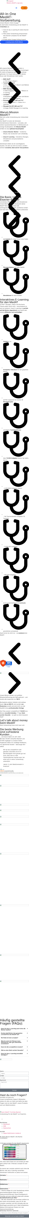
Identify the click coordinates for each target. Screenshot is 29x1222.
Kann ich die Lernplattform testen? (12, 1047)
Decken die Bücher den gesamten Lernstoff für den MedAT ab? (11, 1033)
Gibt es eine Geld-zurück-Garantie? (12, 1050)
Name (2, 1071)
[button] (16, 8)
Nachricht (3, 1080)
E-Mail (2, 1075)
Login (24, 7)
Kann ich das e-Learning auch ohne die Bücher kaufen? (13, 1029)
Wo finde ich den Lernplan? (9, 1038)
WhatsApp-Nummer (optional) (9, 1210)
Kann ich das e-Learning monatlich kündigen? (12, 1054)
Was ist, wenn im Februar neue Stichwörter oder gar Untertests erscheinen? (11, 1042)
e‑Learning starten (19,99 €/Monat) (14, 42)
